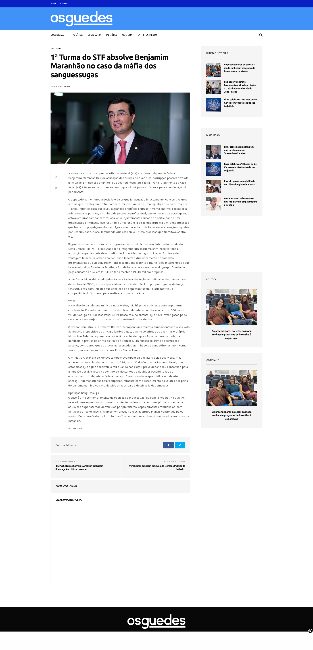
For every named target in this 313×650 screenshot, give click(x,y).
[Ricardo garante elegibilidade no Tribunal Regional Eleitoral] (213, 186)
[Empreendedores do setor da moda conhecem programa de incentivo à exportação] (213, 70)
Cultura (127, 35)
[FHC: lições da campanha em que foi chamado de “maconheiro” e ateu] (213, 152)
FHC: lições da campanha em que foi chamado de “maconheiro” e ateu (239, 150)
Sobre (53, 3)
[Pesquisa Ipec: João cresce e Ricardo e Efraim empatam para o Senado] (213, 203)
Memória (111, 35)
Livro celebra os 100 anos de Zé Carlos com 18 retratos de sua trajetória (240, 102)
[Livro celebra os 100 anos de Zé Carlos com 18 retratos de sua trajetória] (213, 105)
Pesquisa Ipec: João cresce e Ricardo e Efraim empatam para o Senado (240, 201)
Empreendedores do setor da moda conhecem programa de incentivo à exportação (239, 67)
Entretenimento (147, 35)
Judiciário (94, 35)
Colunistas (57, 35)
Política (78, 35)
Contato (64, 3)
